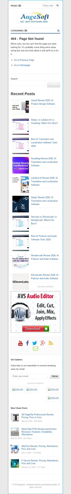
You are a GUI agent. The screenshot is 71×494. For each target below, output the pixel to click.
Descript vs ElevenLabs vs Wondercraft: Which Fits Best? (44, 220)
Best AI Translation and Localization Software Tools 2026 (44, 142)
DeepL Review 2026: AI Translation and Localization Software (44, 201)
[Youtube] (22, 344)
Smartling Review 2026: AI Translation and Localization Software (44, 162)
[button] (16, 5)
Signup (55, 376)
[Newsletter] (37, 350)
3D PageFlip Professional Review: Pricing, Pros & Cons (37, 416)
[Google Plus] (44, 344)
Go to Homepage (22, 65)
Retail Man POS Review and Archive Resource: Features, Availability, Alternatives (38, 432)
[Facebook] (29, 344)
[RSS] (58, 31)
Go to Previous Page (24, 60)
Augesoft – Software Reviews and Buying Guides (37, 484)
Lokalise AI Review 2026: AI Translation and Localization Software (44, 181)
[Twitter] (36, 344)
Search (14, 79)
